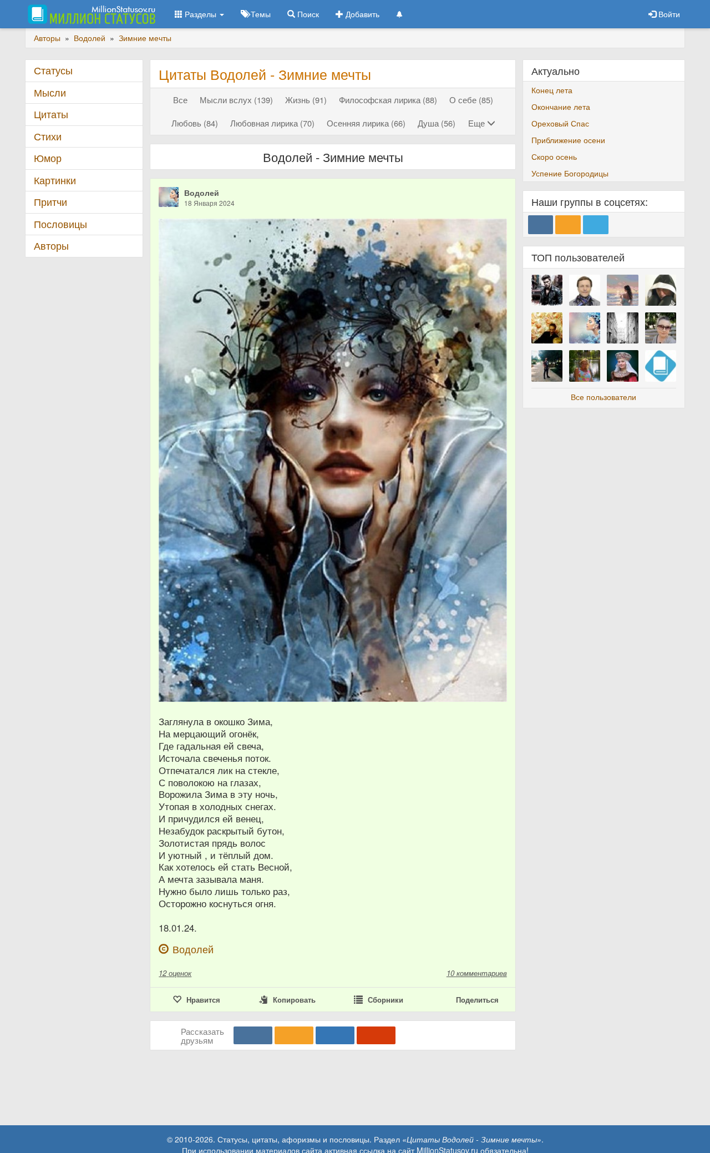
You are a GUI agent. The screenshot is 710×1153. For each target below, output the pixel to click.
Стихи (48, 136)
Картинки (55, 180)
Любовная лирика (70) (272, 123)
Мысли (50, 92)
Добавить (361, 13)
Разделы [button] (200, 13)
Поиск (307, 13)
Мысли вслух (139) (236, 99)
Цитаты (51, 114)
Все (180, 99)
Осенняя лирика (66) (366, 123)
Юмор (48, 158)
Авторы (51, 245)
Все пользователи (603, 396)
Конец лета (551, 89)
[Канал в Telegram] (595, 224)
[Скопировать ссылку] (376, 1035)
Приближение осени (568, 139)
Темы (259, 13)
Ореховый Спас (560, 123)
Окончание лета (560, 106)
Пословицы (60, 224)
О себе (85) (471, 99)
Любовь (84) (194, 123)
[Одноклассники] (294, 1035)
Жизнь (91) (306, 99)
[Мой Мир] (335, 1035)
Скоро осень (554, 156)
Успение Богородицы (569, 173)
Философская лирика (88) (388, 99)
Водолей (201, 192)
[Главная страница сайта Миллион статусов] (90, 14)
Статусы (53, 70)
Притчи (50, 202)
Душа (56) (436, 123)
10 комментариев (477, 973)
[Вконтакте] (253, 1035)
